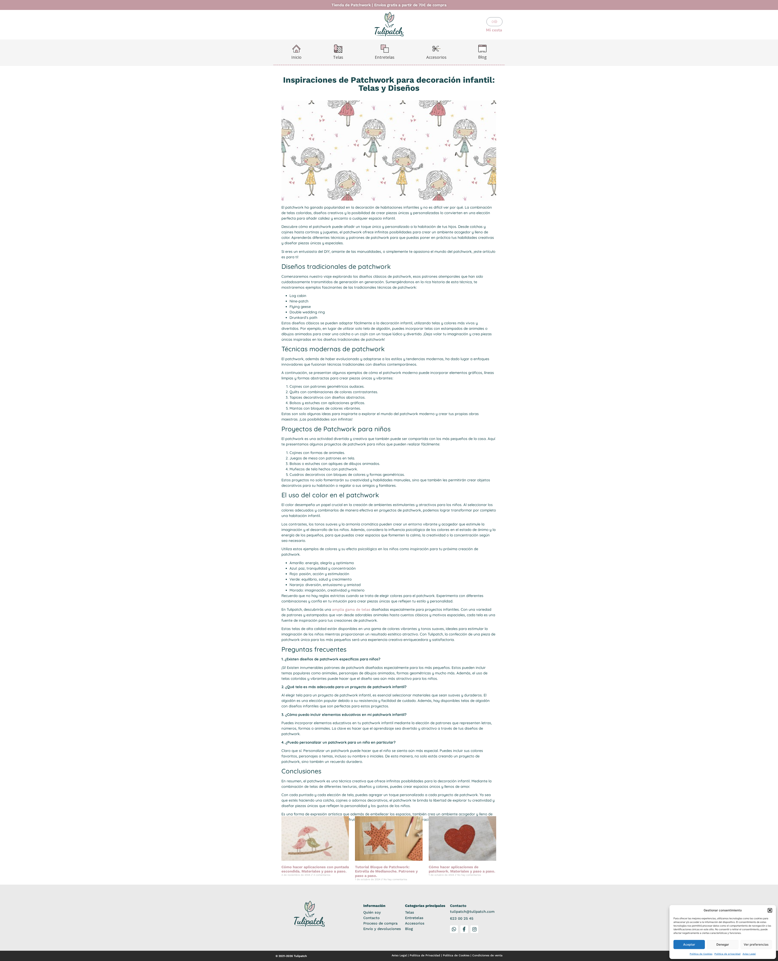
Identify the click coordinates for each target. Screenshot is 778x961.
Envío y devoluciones (382, 929)
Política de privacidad (727, 953)
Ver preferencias (756, 944)
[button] (770, 910)
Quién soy (372, 912)
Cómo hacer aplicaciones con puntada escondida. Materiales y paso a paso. (315, 869)
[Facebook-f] (464, 929)
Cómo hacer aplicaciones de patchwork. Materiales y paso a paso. (462, 869)
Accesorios (414, 923)
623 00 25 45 (461, 918)
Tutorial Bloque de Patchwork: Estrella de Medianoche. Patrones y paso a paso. (386, 871)
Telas (409, 912)
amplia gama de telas (351, 609)
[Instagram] (474, 929)
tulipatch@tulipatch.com (472, 911)
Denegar (722, 944)
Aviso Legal (749, 953)
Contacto (371, 918)
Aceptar (689, 944)
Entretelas (414, 918)
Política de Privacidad (425, 955)
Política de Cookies (701, 953)
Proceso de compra (380, 923)
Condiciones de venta (487, 955)
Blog (409, 929)
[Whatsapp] (454, 929)
